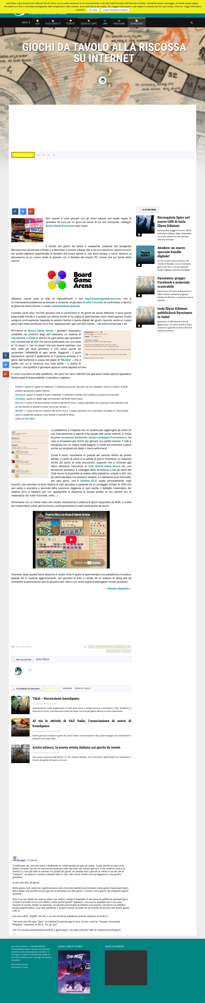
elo (128, 646)
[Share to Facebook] (15, 213)
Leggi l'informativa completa (115, 10)
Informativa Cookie (19, 967)
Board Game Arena (103, 646)
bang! (91, 646)
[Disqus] (71, 812)
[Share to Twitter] (23, 213)
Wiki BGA (29, 418)
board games (119, 646)
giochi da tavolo (113, 651)
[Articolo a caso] (48, 155)
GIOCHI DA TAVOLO (23, 647)
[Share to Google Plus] (31, 213)
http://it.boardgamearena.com (103, 298)
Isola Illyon (91, 88)
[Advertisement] (102, 128)
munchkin (126, 651)
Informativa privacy (19, 964)
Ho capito (93, 10)
